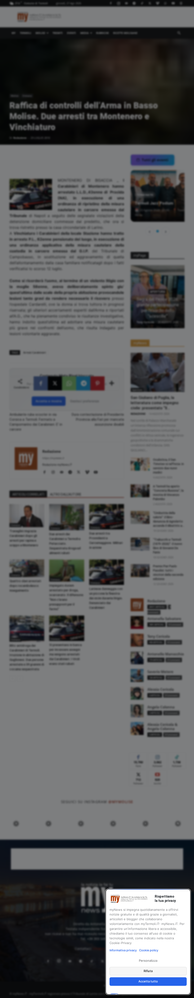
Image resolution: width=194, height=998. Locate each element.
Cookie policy (148, 950)
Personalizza (148, 960)
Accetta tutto (148, 981)
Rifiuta (148, 971)
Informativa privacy (123, 950)
